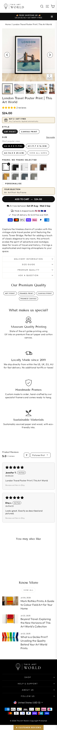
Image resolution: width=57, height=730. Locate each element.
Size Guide (28, 264)
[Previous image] (7, 55)
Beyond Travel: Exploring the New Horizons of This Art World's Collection (36, 622)
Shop (28, 677)
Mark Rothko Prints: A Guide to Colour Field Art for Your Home (37, 604)
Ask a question (28, 275)
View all (28, 590)
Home (8, 24)
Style (6, 127)
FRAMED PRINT (27, 293)
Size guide (50, 137)
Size (4, 137)
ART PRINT (10, 293)
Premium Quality (29, 270)
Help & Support (28, 683)
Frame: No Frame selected (19, 160)
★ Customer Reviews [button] (28, 727)
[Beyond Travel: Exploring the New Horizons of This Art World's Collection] (10, 618)
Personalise (13, 183)
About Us (28, 690)
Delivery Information (28, 259)
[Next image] (50, 55)
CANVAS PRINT (45, 293)
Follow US (28, 696)
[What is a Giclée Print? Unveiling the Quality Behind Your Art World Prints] (10, 636)
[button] (9, 107)
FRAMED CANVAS (29, 299)
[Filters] (26, 455)
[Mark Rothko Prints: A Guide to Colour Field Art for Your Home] (10, 600)
